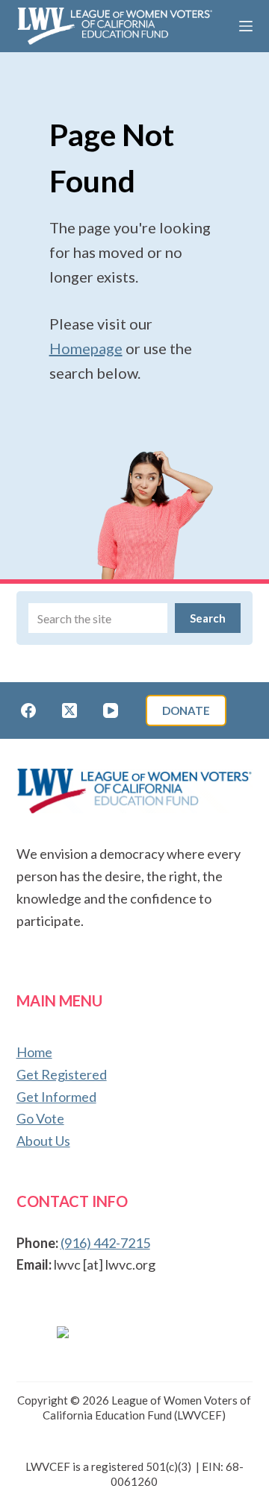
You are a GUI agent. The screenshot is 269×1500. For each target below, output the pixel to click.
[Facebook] (28, 710)
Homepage (86, 348)
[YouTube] (110, 710)
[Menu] (246, 26)
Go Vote (40, 1118)
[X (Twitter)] (69, 710)
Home (34, 1052)
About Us (43, 1140)
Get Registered (61, 1074)
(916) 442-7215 (105, 1243)
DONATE (186, 710)
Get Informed (56, 1096)
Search (208, 618)
